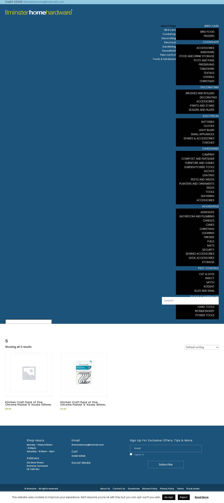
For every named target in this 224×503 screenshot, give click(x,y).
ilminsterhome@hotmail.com (88, 444)
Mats (210, 245)
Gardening (169, 46)
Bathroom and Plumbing (197, 216)
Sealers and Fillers (201, 110)
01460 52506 (78, 455)
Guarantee (134, 488)
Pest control (168, 55)
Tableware (207, 69)
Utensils (208, 77)
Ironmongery (204, 311)
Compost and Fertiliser (197, 159)
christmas (207, 81)
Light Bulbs (206, 130)
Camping (208, 154)
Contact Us (119, 488)
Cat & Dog (206, 274)
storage (208, 262)
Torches (208, 143)
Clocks (209, 126)
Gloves (209, 171)
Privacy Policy (152, 454)
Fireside (209, 237)
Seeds (210, 188)
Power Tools (204, 315)
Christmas (207, 229)
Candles (208, 220)
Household (169, 50)
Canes (210, 225)
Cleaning (208, 233)
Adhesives (207, 212)
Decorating (169, 38)
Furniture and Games (199, 163)
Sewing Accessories (200, 254)
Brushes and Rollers (200, 93)
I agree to (146, 454)
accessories (205, 200)
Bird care (170, 30)
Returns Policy (149, 488)
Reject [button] (184, 497)
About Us (105, 488)
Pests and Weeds (202, 179)
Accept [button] (168, 497)
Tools (210, 192)
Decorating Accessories (207, 99)
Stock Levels (193, 488)
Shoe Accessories (201, 258)
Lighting (208, 175)
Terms (180, 488)
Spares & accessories (199, 138)
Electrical (170, 42)
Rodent (209, 287)
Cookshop (169, 34)
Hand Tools (206, 307)
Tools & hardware (164, 59)
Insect (209, 278)
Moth (210, 282)
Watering (207, 196)
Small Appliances (202, 134)
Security (208, 250)
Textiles (209, 73)
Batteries (207, 122)
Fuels (210, 241)
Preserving (206, 65)
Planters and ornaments (196, 184)
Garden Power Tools (199, 167)
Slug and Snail (204, 291)
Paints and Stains (202, 106)
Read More (202, 497)
